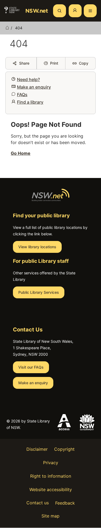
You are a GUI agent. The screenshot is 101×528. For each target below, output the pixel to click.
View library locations (37, 246)
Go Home (20, 153)
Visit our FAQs (31, 367)
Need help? (28, 79)
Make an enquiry (34, 87)
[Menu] (90, 10)
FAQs (22, 94)
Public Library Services (38, 292)
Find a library (30, 102)
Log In (75, 10)
